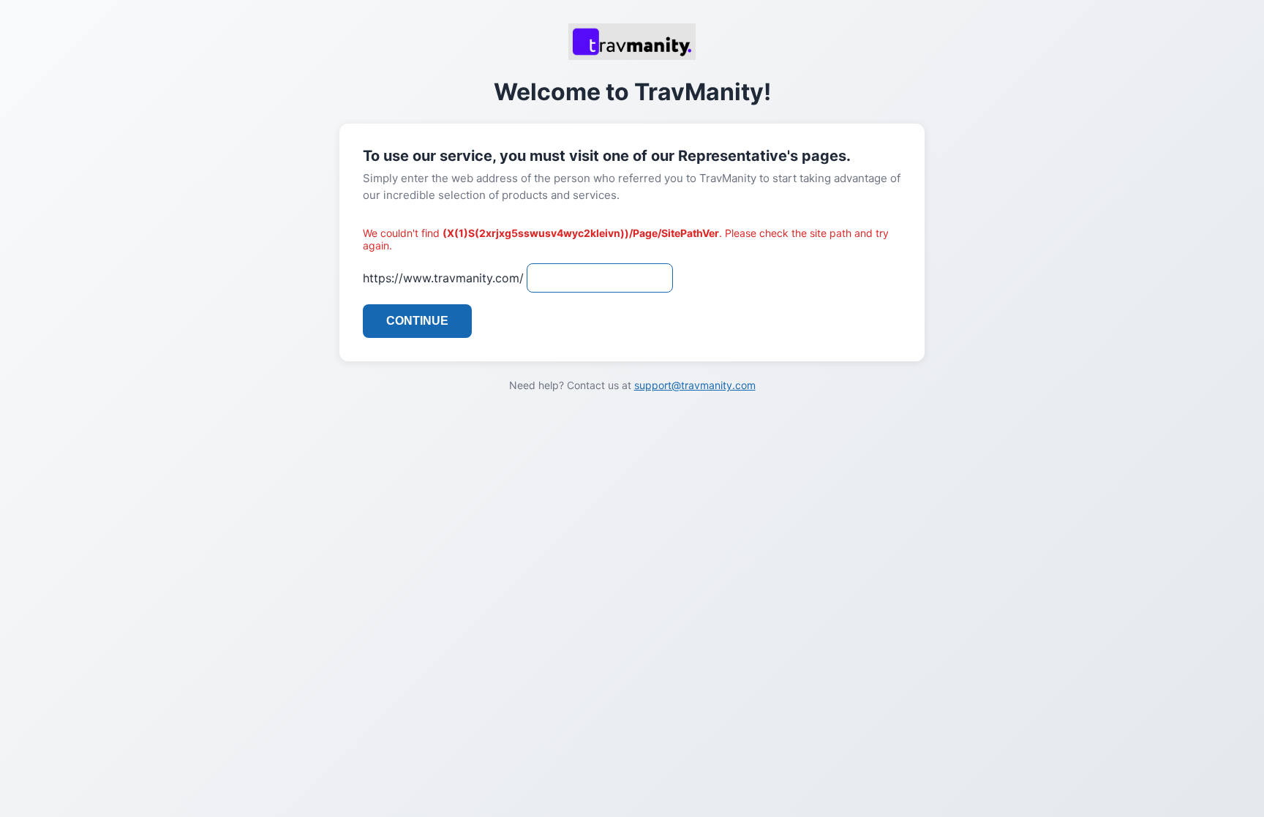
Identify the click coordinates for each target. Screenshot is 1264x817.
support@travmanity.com (695, 385)
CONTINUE (417, 321)
